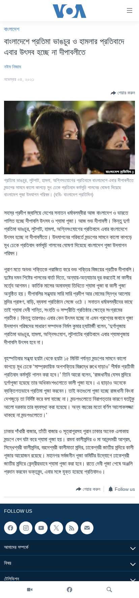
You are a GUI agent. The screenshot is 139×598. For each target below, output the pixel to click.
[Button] (123, 93)
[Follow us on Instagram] (25, 527)
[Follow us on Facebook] (10, 527)
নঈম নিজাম (12, 66)
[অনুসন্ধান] (109, 589)
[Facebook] (69, 589)
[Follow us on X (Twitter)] (56, 527)
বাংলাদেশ (11, 29)
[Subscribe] (87, 527)
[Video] (30, 589)
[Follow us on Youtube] (41, 527)
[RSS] (71, 527)
